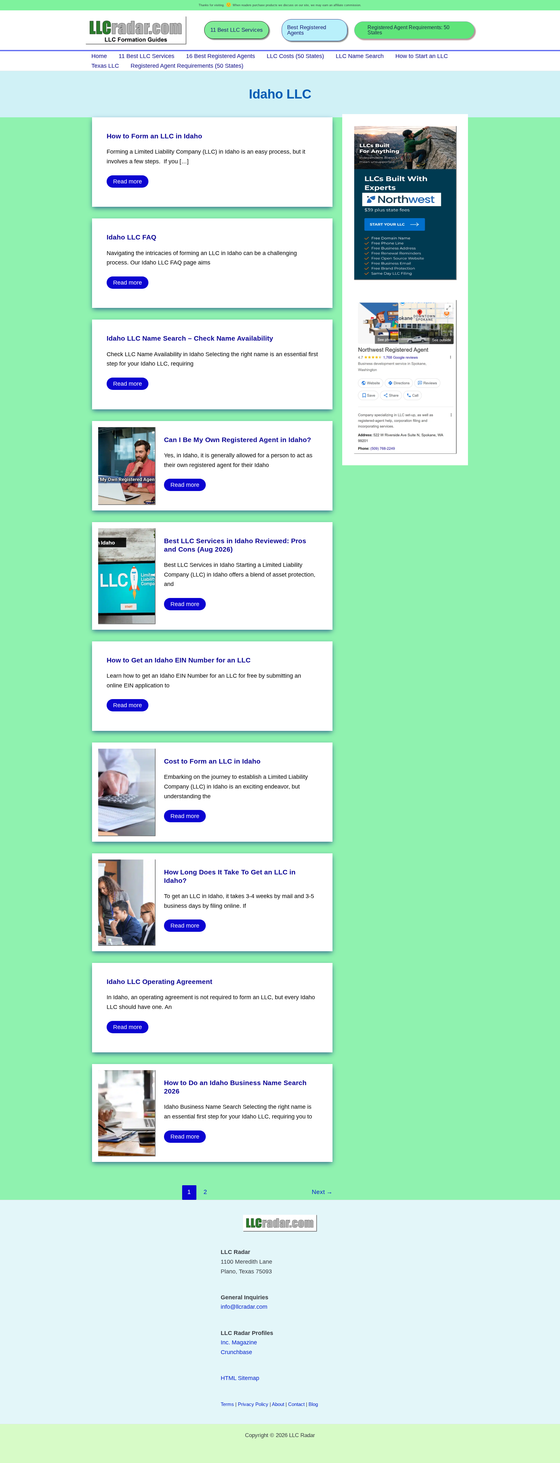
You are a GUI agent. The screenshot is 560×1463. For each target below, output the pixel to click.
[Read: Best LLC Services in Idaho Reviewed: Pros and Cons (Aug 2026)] (126, 575)
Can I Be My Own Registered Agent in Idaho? (237, 439)
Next (322, 1191)
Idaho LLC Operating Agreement (159, 981)
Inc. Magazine (239, 1342)
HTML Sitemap (240, 1378)
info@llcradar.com (244, 1307)
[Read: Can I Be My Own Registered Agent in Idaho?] (126, 465)
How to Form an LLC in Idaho (154, 136)
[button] (236, 30)
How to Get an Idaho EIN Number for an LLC (179, 660)
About (278, 1404)
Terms (227, 1404)
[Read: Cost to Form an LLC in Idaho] (126, 791)
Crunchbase (236, 1352)
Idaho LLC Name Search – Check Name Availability (190, 338)
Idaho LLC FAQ (131, 237)
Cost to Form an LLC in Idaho (212, 761)
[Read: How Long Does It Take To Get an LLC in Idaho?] (126, 901)
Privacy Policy (253, 1404)
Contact (296, 1404)
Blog (313, 1404)
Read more (127, 180)
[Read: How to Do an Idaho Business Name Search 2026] (126, 1112)
